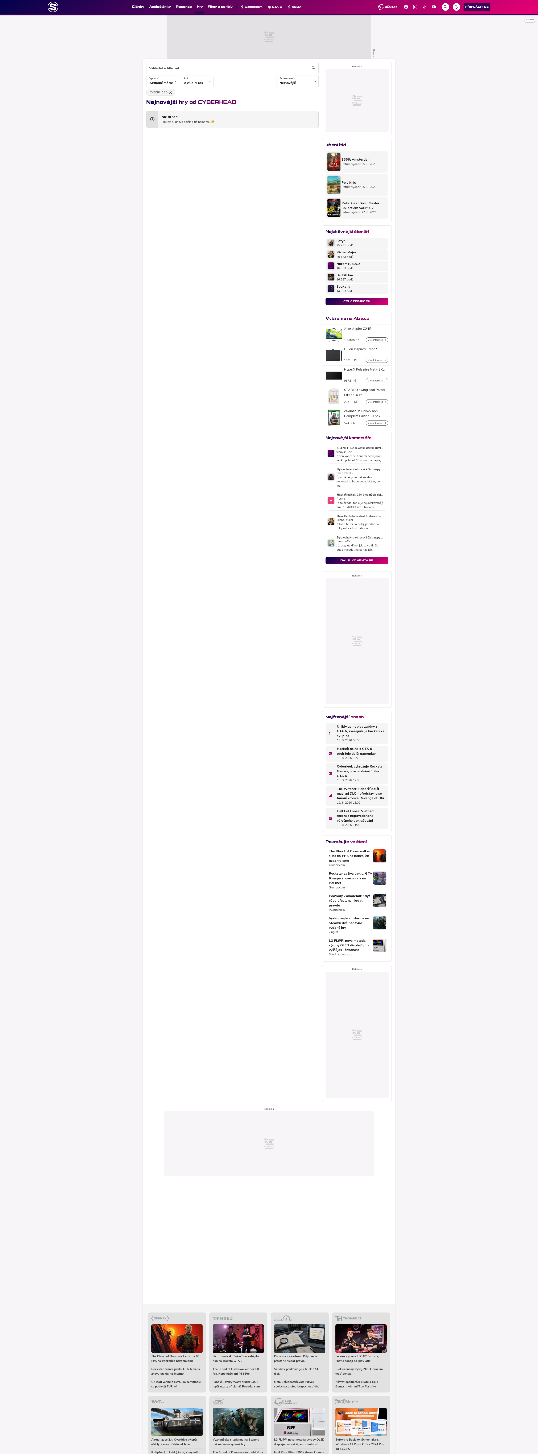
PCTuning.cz (337, 910)
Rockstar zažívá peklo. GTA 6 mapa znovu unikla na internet (350, 878)
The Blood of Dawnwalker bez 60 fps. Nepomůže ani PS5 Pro (236, 1371)
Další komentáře (356, 560)
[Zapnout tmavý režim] (456, 7)
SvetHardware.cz (340, 954)
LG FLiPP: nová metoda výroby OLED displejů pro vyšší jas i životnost (349, 945)
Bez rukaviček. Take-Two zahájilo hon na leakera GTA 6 (236, 1359)
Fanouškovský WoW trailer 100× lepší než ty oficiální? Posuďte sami (237, 1384)
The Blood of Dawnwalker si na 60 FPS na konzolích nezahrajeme (349, 856)
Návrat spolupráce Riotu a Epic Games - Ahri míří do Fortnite (356, 1384)
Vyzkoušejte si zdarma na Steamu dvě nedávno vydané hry (349, 923)
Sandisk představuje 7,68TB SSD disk (296, 1371)
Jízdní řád (336, 145)
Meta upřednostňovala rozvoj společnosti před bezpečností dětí (296, 1384)
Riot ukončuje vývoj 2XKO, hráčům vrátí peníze (359, 1371)
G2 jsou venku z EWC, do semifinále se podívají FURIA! (176, 1384)
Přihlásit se (477, 6)
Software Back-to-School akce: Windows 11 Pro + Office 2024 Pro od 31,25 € (359, 1444)
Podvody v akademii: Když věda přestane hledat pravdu (350, 901)
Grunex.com (337, 865)
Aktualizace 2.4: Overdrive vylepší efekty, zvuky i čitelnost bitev (174, 1442)
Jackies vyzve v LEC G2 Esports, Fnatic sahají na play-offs (357, 1359)
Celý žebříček (356, 301)
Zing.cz (333, 932)
